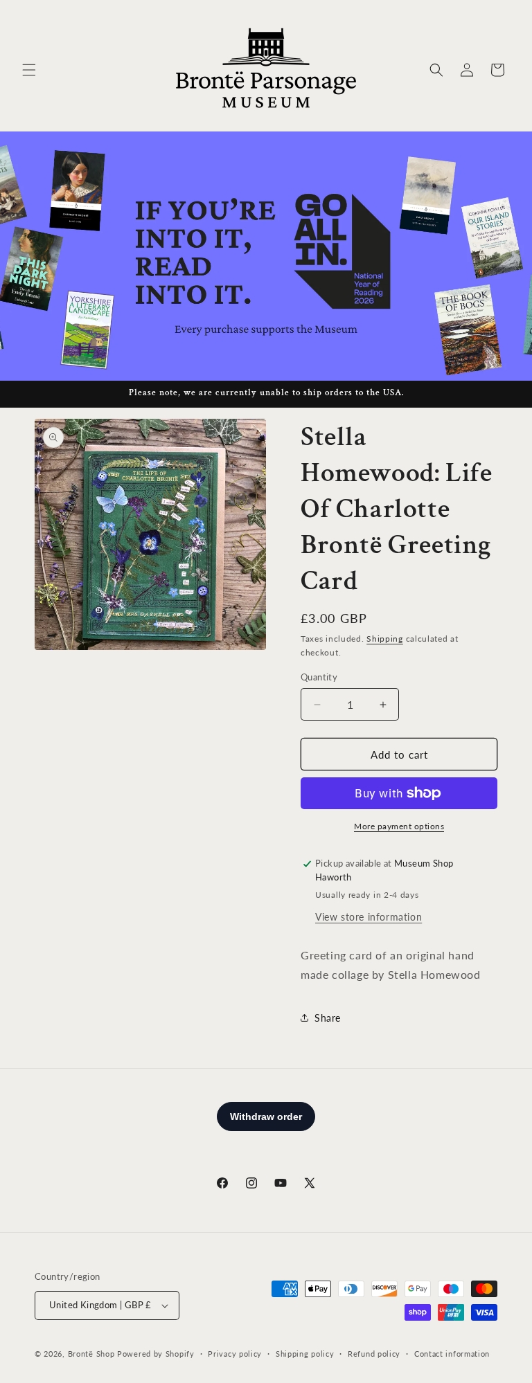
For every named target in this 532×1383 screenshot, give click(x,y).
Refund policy (374, 1353)
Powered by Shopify (156, 1353)
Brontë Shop (91, 1353)
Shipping (384, 638)
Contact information (452, 1353)
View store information (368, 917)
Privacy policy (235, 1353)
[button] (29, 70)
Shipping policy (305, 1353)
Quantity (319, 677)
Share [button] (327, 1018)
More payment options (399, 826)
